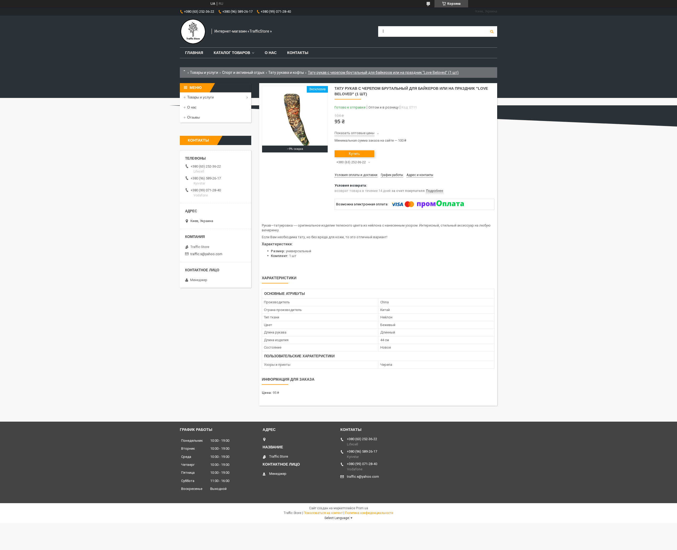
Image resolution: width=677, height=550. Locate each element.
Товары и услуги (204, 72)
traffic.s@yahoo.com (206, 254)
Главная (194, 53)
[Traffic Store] (193, 31)
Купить (354, 154)
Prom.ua (362, 508)
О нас (271, 53)
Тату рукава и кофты (286, 72)
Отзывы (193, 117)
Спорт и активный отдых (243, 72)
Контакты (297, 53)
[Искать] (492, 31)
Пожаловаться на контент (323, 513)
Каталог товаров (232, 53)
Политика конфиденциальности (369, 513)
